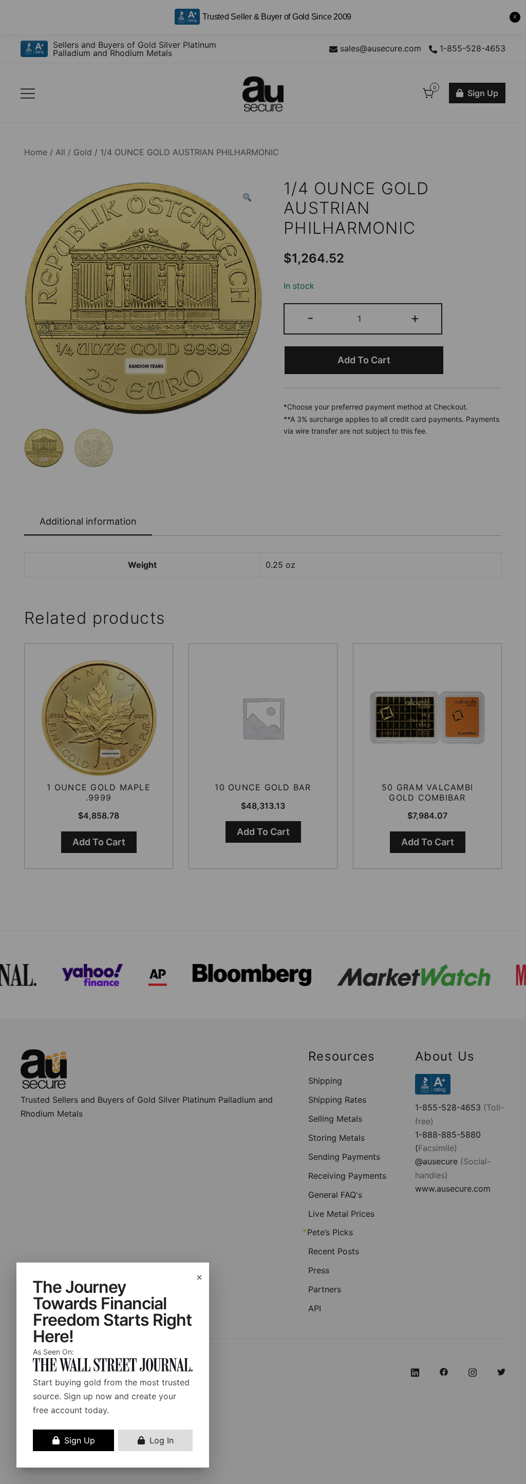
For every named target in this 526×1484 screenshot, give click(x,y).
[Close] (199, 1277)
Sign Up (79, 1440)
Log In (161, 1440)
